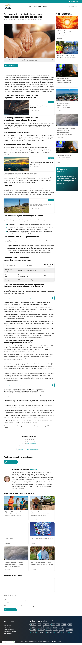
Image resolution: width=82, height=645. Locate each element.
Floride (47, 627)
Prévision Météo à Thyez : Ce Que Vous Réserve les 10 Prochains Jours (67, 56)
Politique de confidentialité (10, 631)
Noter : (5, 595)
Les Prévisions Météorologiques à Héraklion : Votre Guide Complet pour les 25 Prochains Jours (14, 564)
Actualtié (7, 431)
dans (70, 624)
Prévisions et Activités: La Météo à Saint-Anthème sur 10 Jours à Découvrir (64, 105)
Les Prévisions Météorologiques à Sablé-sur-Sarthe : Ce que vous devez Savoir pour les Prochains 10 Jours (66, 131)
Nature (45, 6)
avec (56, 629)
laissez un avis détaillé (31, 443)
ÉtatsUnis (49, 632)
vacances (55, 627)
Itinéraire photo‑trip (9, 635)
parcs (57, 632)
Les (40, 624)
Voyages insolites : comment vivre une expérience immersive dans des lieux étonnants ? (40, 513)
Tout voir (54, 621)
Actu (30, 6)
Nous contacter (8, 625)
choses (34, 629)
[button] (50, 6)
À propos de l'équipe (9, 629)
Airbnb (71, 632)
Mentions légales (8, 633)
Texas (62, 629)
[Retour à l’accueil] (8, 6)
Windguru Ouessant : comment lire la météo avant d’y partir (40, 205)
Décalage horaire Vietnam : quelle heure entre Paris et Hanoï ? (41, 163)
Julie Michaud (33, 469)
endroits (42, 629)
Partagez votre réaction (8, 641)
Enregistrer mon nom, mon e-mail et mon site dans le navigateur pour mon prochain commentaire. (29, 606)
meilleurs (33, 624)
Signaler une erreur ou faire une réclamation (30, 449)
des (53, 624)
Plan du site (7, 627)
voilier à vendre (9, 538)
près (62, 627)
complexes (40, 632)
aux (33, 632)
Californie (70, 629)
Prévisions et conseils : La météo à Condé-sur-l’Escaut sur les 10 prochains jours (64, 80)
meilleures (46, 624)
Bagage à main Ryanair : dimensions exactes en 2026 (40, 106)
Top (59, 624)
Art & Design (37, 6)
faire (68, 627)
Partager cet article (11, 65)
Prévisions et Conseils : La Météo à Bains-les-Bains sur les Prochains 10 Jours (64, 157)
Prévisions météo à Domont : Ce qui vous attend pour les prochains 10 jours (42, 563)
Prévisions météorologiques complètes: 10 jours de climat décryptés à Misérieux (65, 33)
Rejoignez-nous (74, 1)
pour (41, 627)
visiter (64, 632)
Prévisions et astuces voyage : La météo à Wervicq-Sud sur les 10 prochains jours (42, 539)
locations (34, 627)
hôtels (64, 624)
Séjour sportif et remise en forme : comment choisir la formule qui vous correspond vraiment (14, 513)
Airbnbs (49, 629)
